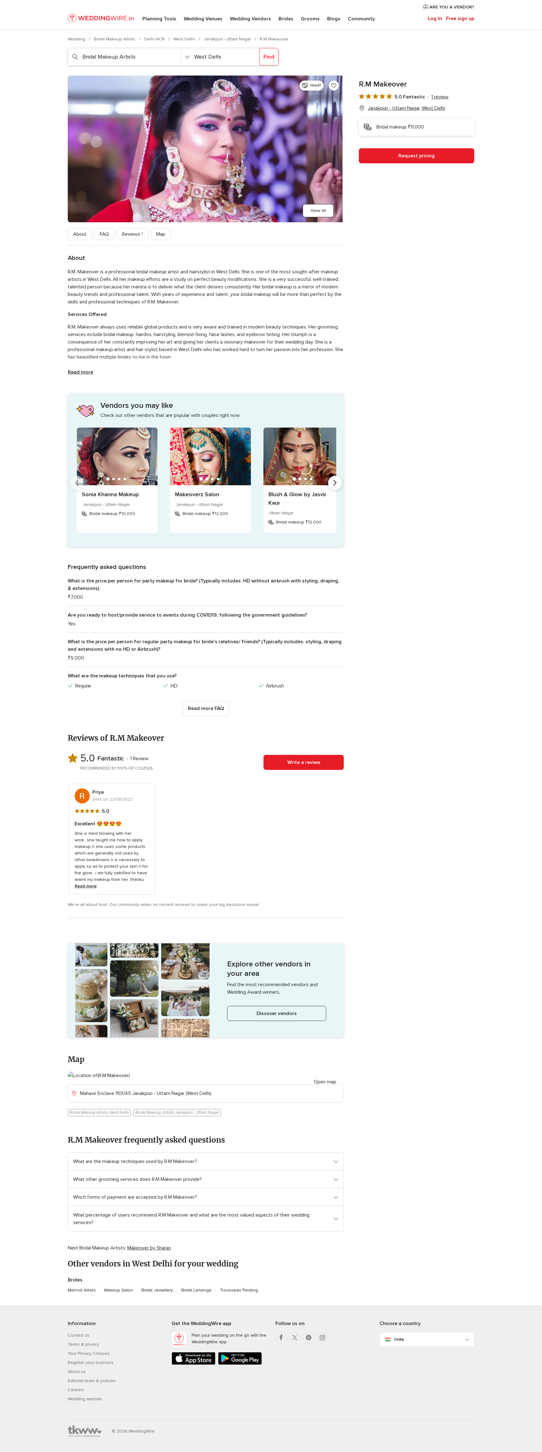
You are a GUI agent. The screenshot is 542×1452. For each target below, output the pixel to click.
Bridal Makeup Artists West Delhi (99, 1112)
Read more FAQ (206, 708)
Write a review (303, 762)
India (399, 1339)
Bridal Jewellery (157, 1290)
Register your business (91, 1362)
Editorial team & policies (92, 1380)
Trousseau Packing (239, 1290)
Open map (325, 1082)
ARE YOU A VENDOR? (451, 7)
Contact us (78, 1335)
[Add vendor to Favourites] (334, 86)
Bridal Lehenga (196, 1290)
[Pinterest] (308, 1337)
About (80, 234)
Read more (80, 372)
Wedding (77, 39)
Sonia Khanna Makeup (110, 494)
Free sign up (460, 18)
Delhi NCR (155, 39)
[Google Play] (240, 1363)
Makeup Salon (118, 1290)
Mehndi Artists (82, 1290)
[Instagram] (322, 1337)
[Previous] (76, 483)
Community (361, 19)
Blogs (333, 19)
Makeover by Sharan (149, 1248)
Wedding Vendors (250, 19)
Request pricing (416, 156)
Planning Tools (159, 19)
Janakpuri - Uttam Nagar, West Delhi (406, 108)
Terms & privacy (83, 1344)
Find (268, 56)
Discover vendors (277, 1013)
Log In (435, 18)
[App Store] (193, 1363)
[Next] (335, 483)
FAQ (104, 234)
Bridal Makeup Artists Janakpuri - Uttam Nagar (177, 1112)
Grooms (310, 19)
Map (160, 234)
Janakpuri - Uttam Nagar (228, 39)
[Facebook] (281, 1337)
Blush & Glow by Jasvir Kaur (297, 498)
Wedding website (85, 1399)
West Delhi (184, 39)
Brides (286, 19)
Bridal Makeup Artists (115, 39)
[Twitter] (294, 1337)
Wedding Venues (203, 19)
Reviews (132, 234)
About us (77, 1371)
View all (318, 210)
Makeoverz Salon (197, 494)
